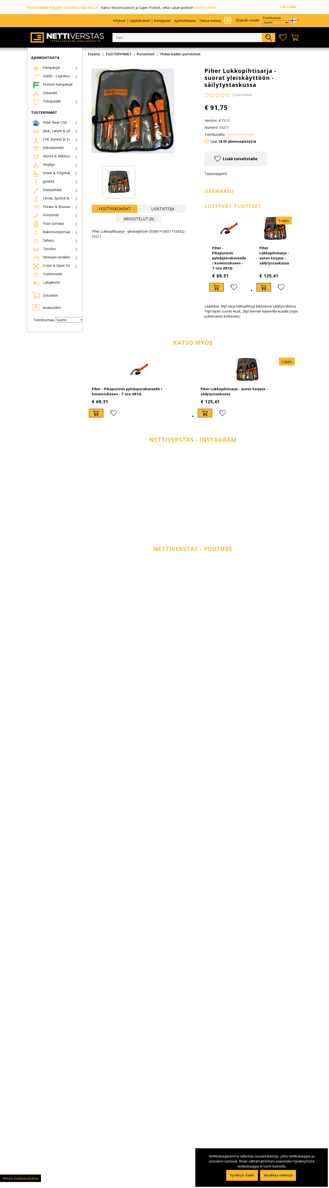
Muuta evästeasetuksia (20, 1178)
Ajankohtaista (185, 20)
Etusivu (94, 54)
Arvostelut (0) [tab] (139, 219)
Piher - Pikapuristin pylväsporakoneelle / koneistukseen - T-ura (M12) (229, 258)
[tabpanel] (228, 254)
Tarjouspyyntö (215, 173)
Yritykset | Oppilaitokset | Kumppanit (141, 20)
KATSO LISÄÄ (205, 7)
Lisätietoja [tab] (162, 208)
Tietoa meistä (210, 20)
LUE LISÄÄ (288, 7)
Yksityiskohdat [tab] (115, 208)
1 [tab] (251, 290)
